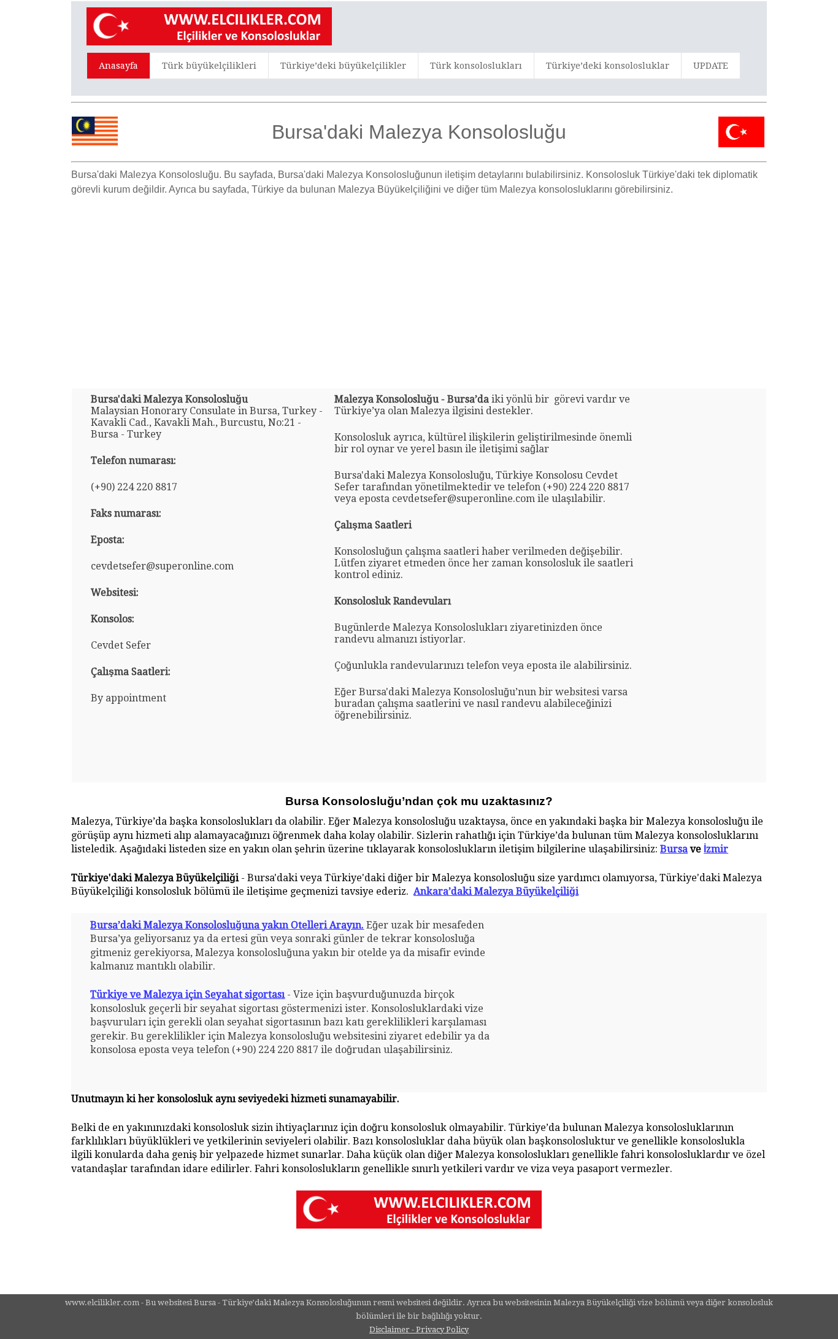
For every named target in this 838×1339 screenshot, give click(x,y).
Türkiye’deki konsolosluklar (607, 66)
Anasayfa (118, 66)
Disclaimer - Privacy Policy (419, 1329)
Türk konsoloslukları (476, 66)
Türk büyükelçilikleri (209, 66)
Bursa (674, 849)
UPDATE (710, 66)
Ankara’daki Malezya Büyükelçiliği (496, 891)
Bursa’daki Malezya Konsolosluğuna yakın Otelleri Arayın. (227, 925)
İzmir (716, 849)
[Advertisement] (419, 287)
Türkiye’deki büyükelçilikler (343, 66)
